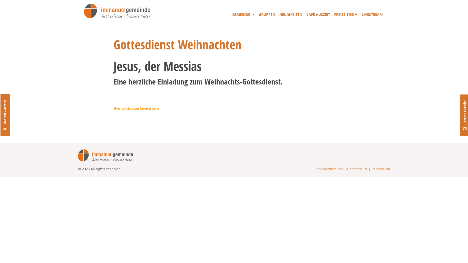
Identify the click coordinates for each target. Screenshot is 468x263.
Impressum (380, 169)
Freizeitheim (346, 14)
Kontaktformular (329, 169)
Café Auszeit (318, 14)
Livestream (372, 14)
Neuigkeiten (290, 14)
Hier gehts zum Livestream (136, 108)
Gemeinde (241, 14)
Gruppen (267, 14)
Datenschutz (357, 169)
